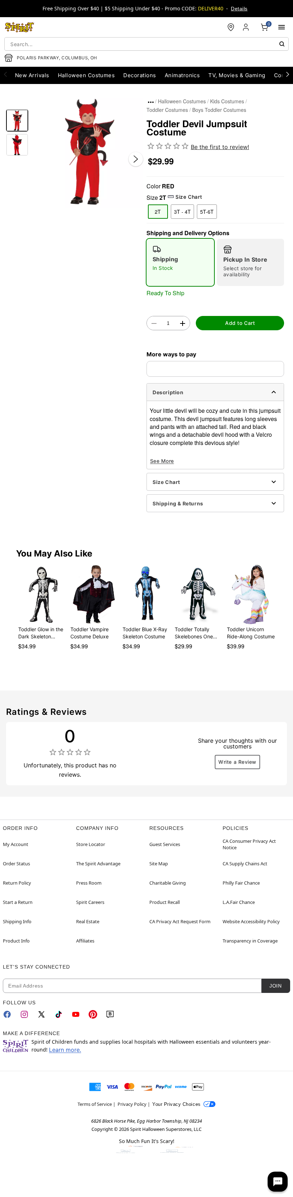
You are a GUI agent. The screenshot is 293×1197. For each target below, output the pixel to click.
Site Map (158, 863)
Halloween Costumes (182, 101)
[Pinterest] (93, 1014)
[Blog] (110, 1014)
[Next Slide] (136, 159)
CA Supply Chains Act (245, 863)
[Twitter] (41, 1014)
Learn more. (65, 1049)
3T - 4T (182, 211)
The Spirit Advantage (98, 863)
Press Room (88, 883)
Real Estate (87, 921)
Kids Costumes (227, 101)
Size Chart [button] (188, 197)
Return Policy (17, 883)
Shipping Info (17, 921)
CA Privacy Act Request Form (179, 921)
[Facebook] (7, 1014)
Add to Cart (240, 323)
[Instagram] (24, 1014)
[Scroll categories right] (287, 74)
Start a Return (18, 902)
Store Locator (90, 844)
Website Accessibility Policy (251, 921)
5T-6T (207, 211)
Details (239, 8)
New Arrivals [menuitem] (32, 75)
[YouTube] (75, 1014)
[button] (87, 151)
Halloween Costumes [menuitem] (86, 75)
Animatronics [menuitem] (182, 75)
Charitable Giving (167, 883)
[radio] (180, 262)
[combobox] (146, 44)
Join (275, 986)
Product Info (16, 941)
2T (158, 211)
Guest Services (164, 844)
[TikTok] (58, 1014)
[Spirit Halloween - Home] (19, 27)
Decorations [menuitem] (139, 75)
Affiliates (85, 941)
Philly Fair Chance (241, 883)
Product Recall (164, 902)
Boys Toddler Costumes (219, 110)
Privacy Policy (132, 1104)
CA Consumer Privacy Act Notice (249, 844)
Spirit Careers (90, 902)
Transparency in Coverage (250, 941)
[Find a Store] (231, 27)
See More (162, 461)
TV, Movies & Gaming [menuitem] (236, 75)
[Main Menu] (281, 27)
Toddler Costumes (167, 110)
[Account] (246, 27)
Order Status (16, 863)
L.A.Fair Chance (239, 902)
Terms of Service (95, 1104)
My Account (15, 844)
